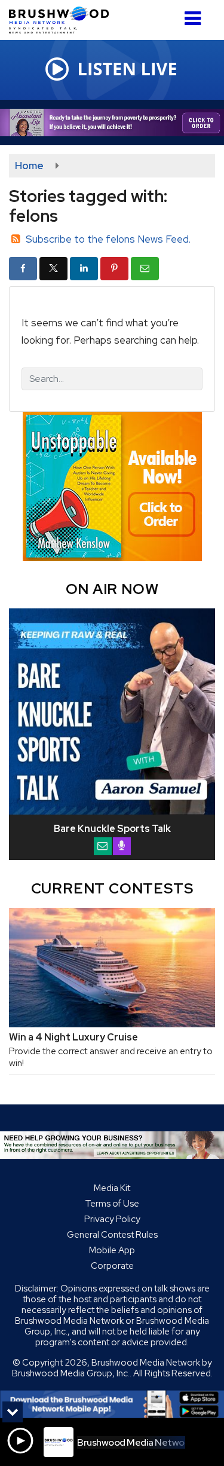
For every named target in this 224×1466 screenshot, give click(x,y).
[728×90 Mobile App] (112, 1404)
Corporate (112, 1266)
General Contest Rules (112, 1235)
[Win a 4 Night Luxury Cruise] (112, 967)
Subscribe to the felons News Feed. (108, 239)
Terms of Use (112, 1204)
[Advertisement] (112, 122)
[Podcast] (122, 846)
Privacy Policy (112, 1219)
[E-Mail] (103, 846)
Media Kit (112, 1188)
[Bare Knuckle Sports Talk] (112, 711)
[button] (192, 14)
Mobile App (112, 1250)
